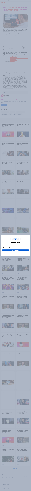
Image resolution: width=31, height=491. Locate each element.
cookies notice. (24, 247)
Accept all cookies (15, 250)
